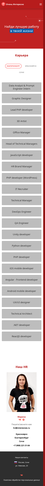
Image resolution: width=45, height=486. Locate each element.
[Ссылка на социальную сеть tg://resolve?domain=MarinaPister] (23, 420)
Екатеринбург (13, 66)
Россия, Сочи (23, 462)
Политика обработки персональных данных (21, 480)
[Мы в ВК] (21, 475)
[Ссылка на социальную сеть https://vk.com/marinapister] (20, 419)
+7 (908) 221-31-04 (21, 445)
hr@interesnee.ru (21, 428)
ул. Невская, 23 (21, 466)
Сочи (21, 72)
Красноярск (30, 66)
